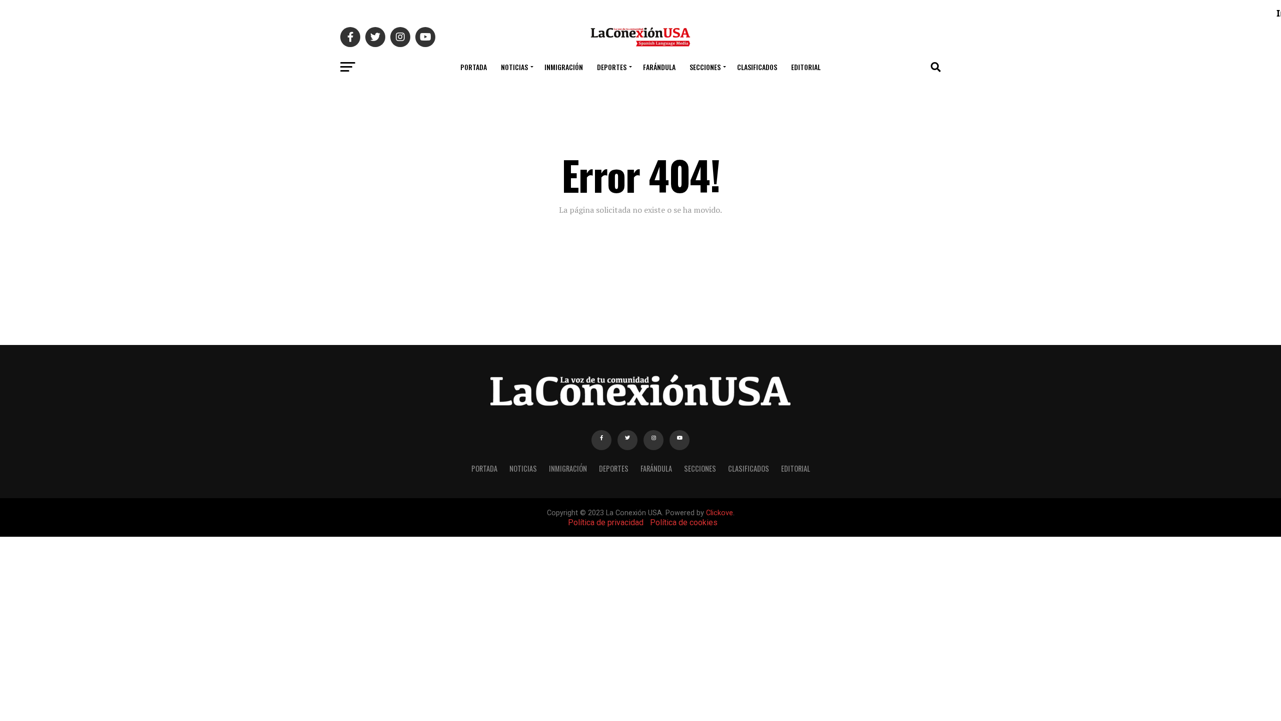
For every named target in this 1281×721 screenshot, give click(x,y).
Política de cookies (684, 522)
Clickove (719, 513)
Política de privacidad (606, 522)
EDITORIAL (806, 67)
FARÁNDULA (659, 67)
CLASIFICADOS (757, 67)
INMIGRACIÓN (563, 67)
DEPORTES (611, 67)
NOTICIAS (514, 67)
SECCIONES (705, 67)
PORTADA (473, 67)
